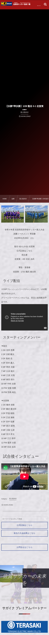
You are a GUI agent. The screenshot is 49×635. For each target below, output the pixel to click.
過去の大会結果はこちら (24, 533)
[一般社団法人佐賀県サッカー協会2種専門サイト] (16, 4)
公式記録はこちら (24, 525)
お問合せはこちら (24, 547)
